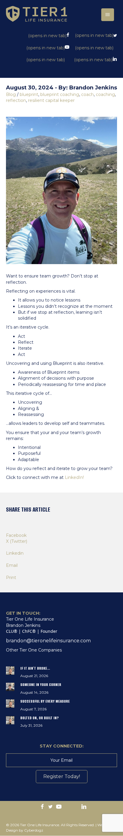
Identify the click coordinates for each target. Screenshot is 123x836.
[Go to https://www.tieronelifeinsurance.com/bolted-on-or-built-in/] (61, 723)
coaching (105, 94)
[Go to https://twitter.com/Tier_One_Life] (50, 807)
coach (87, 94)
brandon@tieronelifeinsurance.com (48, 640)
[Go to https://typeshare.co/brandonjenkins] (75, 807)
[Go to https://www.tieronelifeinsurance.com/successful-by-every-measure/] (61, 706)
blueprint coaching (59, 94)
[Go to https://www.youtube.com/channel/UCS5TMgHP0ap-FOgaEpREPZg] (58, 807)
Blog (11, 94)
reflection (16, 100)
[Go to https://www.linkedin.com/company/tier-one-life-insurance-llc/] (84, 807)
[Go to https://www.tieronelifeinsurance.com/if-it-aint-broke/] (61, 673)
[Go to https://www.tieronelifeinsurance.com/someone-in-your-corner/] (61, 690)
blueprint (29, 94)
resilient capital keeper (51, 100)
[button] (61, 776)
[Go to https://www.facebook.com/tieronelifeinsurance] (42, 807)
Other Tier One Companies (34, 650)
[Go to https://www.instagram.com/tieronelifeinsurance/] (67, 807)
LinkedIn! (75, 477)
